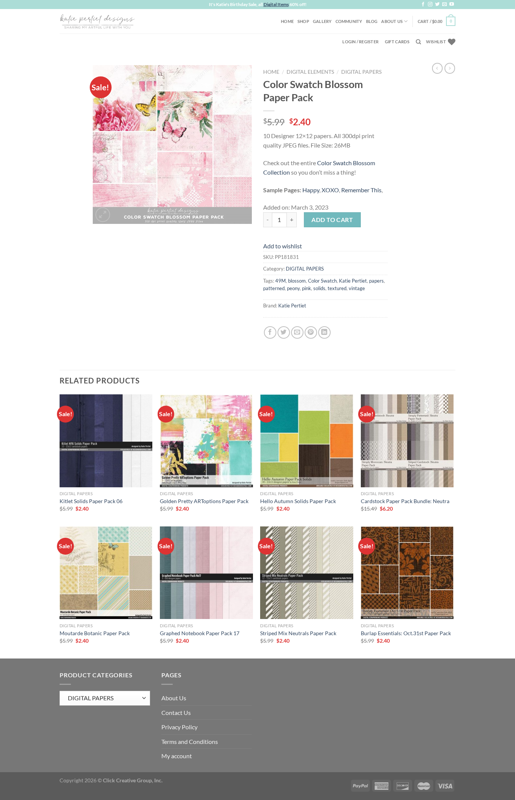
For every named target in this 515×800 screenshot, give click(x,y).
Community (349, 21)
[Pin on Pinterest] (311, 332)
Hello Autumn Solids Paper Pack (298, 501)
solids (319, 288)
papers (376, 281)
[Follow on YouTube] (451, 4)
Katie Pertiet (353, 281)
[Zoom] (102, 214)
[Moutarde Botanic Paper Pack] (106, 572)
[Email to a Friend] (297, 332)
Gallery (322, 21)
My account (176, 755)
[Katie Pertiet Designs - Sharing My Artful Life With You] (97, 21)
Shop (303, 21)
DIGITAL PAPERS (361, 72)
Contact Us (176, 712)
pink (306, 288)
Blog (372, 21)
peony (293, 288)
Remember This (361, 189)
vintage (357, 288)
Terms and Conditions (189, 741)
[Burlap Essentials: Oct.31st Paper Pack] (407, 572)
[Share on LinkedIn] (324, 332)
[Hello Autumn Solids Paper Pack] (306, 440)
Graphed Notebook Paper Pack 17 (199, 633)
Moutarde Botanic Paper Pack (95, 633)
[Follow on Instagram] (430, 4)
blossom (297, 281)
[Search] (418, 42)
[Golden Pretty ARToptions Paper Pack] (206, 440)
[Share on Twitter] (283, 332)
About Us (392, 21)
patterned (274, 288)
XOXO (330, 189)
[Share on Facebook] (270, 332)
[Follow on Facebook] (423, 4)
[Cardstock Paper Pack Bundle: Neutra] (407, 440)
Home (287, 21)
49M (280, 281)
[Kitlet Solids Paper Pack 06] (106, 440)
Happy (310, 189)
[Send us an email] (444, 4)
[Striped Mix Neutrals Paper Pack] (306, 572)
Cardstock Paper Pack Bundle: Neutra (405, 501)
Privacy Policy (179, 726)
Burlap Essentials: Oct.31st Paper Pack (406, 633)
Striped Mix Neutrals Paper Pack (298, 633)
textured (337, 288)
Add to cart (332, 219)
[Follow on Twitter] (437, 4)
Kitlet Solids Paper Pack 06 (91, 501)
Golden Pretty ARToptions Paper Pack (204, 501)
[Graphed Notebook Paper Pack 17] (206, 572)
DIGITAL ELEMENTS (310, 72)
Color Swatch (322, 281)
